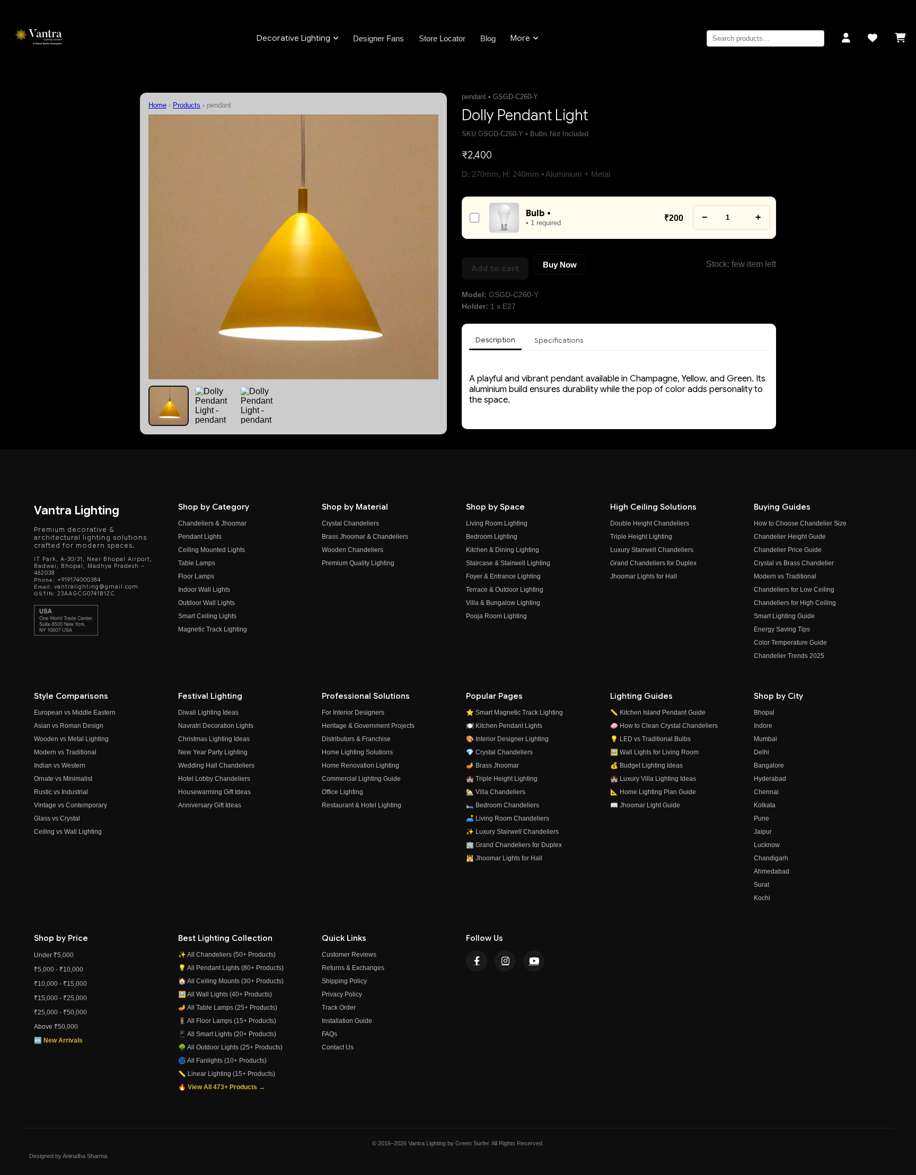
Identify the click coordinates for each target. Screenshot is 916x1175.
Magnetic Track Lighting (212, 629)
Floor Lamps (196, 576)
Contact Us (338, 1047)
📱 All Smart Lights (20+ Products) (227, 1034)
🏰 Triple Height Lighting (502, 778)
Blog (488, 38)
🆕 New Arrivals (58, 1040)
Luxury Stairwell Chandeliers (651, 550)
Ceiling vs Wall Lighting (68, 831)
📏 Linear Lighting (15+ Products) (226, 1074)
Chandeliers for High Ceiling (795, 603)
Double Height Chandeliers (649, 523)
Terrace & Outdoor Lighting (504, 589)
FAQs (329, 1034)
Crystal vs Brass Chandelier (794, 563)
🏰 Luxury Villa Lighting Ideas (653, 778)
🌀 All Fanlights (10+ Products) (222, 1060)
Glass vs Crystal (57, 818)
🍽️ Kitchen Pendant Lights (504, 725)
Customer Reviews (349, 954)
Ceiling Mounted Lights (211, 550)
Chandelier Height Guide (790, 536)
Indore (763, 725)
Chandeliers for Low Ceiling (794, 589)
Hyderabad (770, 778)
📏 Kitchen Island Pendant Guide (658, 712)
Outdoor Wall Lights (206, 603)
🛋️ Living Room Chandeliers (507, 818)
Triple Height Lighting (641, 536)
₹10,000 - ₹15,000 (60, 983)
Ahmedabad (771, 871)
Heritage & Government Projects (368, 725)
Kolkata (765, 805)
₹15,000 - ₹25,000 (60, 998)
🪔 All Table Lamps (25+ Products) (227, 1007)
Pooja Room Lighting (496, 616)
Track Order (339, 1007)
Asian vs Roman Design (68, 725)
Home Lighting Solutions (357, 752)
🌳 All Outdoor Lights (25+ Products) (230, 1047)
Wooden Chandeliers (352, 550)
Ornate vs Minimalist (63, 778)
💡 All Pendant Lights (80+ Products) (231, 968)
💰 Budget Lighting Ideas (646, 765)
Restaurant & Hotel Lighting (361, 805)
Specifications (558, 340)
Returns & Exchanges (353, 968)
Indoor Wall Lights (204, 589)
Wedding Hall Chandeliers (216, 765)
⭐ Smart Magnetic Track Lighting (514, 712)
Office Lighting (342, 792)
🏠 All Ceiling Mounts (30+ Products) (231, 981)
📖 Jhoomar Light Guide (645, 805)
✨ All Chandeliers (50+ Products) (227, 954)
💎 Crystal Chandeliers (499, 752)
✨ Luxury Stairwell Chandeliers (512, 831)
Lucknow (767, 845)
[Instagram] (505, 961)
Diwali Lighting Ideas (208, 712)
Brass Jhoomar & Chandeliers (365, 536)
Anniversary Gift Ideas (209, 805)
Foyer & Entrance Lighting (503, 576)
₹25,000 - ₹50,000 (60, 1012)
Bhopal (764, 712)
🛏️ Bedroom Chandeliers (502, 805)
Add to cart (495, 268)
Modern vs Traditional (785, 576)
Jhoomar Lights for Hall (643, 576)
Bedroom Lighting (491, 536)
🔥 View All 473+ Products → (221, 1087)
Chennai (766, 792)
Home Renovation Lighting (360, 765)
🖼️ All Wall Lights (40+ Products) (225, 994)
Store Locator (442, 38)
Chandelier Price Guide (788, 550)
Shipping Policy (344, 981)
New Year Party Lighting (213, 752)
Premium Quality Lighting (358, 563)
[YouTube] (533, 961)
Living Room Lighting (496, 523)
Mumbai (765, 739)
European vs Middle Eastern (75, 712)
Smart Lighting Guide (784, 616)
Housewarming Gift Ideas (214, 792)
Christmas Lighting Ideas (214, 739)
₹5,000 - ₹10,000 (58, 969)
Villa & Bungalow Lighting (503, 603)
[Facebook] (476, 961)
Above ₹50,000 (56, 1026)
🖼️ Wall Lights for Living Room (654, 752)
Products (186, 105)
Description (495, 339)
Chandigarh (771, 858)
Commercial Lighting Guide (361, 778)
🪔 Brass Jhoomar (492, 765)
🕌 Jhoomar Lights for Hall (504, 858)
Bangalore (769, 765)
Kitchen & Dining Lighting (502, 550)
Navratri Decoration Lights (215, 725)
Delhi (761, 752)
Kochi (762, 898)
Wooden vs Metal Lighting (71, 739)
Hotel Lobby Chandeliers (214, 778)
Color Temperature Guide (790, 642)
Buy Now (560, 264)
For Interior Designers (353, 712)
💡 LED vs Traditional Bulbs (650, 739)
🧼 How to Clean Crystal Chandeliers (664, 725)
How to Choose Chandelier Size (800, 523)
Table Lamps (196, 563)
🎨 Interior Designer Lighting (507, 739)
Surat (761, 884)
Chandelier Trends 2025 (789, 656)
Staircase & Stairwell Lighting (508, 563)
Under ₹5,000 (54, 955)
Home (157, 105)
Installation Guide (347, 1021)
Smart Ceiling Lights (207, 616)
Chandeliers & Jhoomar (212, 523)
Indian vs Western (59, 765)
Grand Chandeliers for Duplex (653, 563)
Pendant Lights (200, 536)
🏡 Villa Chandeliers (495, 792)
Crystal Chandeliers (350, 523)
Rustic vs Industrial (61, 792)
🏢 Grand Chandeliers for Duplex (514, 845)
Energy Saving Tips (782, 629)
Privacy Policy (342, 994)
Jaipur (763, 831)
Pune (761, 818)
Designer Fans (378, 38)
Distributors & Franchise (356, 739)
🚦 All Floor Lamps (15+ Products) (227, 1021)
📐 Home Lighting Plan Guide (653, 792)
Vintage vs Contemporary (70, 805)
